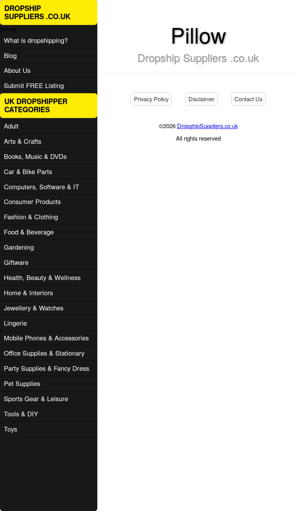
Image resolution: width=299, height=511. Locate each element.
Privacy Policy (151, 99)
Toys (10, 428)
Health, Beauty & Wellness (42, 277)
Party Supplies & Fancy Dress (46, 368)
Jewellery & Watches (33, 307)
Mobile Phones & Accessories (46, 337)
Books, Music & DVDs (35, 156)
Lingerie (15, 323)
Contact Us (248, 99)
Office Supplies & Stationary (44, 353)
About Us (17, 70)
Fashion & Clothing (31, 216)
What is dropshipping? (36, 40)
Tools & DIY (21, 413)
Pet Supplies (22, 383)
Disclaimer (201, 99)
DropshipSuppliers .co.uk (37, 12)
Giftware (16, 262)
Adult (11, 125)
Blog (10, 55)
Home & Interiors (28, 292)
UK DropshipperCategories (35, 105)
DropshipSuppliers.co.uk (207, 126)
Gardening (19, 247)
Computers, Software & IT (41, 186)
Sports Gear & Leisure (36, 398)
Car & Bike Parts (28, 171)
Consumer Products (32, 201)
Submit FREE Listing (34, 85)
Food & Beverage (29, 231)
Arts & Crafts (22, 141)
